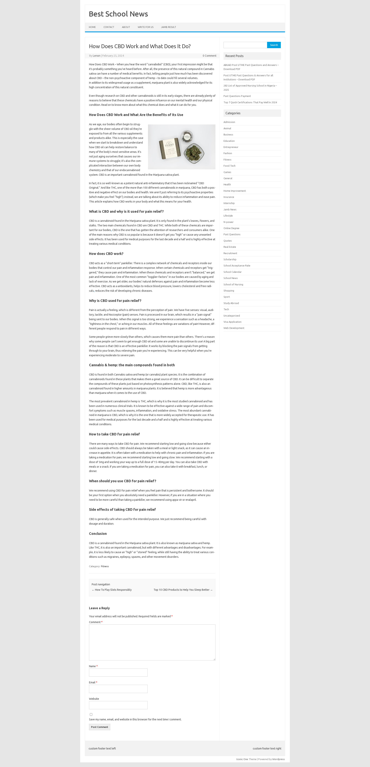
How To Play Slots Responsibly (112, 589)
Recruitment (230, 253)
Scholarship (230, 259)
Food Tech (229, 165)
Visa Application (232, 321)
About (126, 27)
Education (229, 140)
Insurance (229, 197)
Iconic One (242, 759)
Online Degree (231, 228)
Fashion (228, 153)
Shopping (229, 290)
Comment (96, 622)
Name (93, 666)
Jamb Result (168, 27)
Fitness (105, 566)
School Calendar (233, 272)
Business (228, 134)
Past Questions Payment (237, 96)
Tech (226, 309)
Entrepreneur (231, 147)
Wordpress (278, 759)
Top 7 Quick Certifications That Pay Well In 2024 (250, 102)
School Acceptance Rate (237, 265)
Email (93, 682)
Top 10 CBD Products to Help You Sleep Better (183, 589)
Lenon (96, 55)
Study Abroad (231, 303)
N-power (229, 222)
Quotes (228, 240)
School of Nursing (233, 284)
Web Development (234, 328)
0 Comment (209, 55)
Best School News (118, 14)
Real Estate (230, 246)
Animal (227, 128)
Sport (227, 296)
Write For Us (145, 27)
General (228, 178)
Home (92, 27)
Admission (229, 122)
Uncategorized (232, 315)
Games (227, 172)
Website (94, 698)
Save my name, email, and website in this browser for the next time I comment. (135, 719)
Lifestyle (228, 215)
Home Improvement (235, 190)
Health (227, 184)
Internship (229, 203)
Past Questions (232, 234)
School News (231, 278)
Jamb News (230, 209)
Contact (108, 27)
